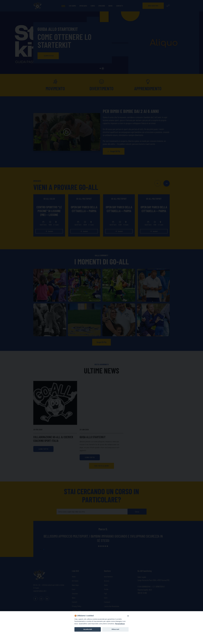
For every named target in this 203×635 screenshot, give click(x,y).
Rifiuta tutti (115, 629)
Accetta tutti (87, 629)
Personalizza (120, 624)
